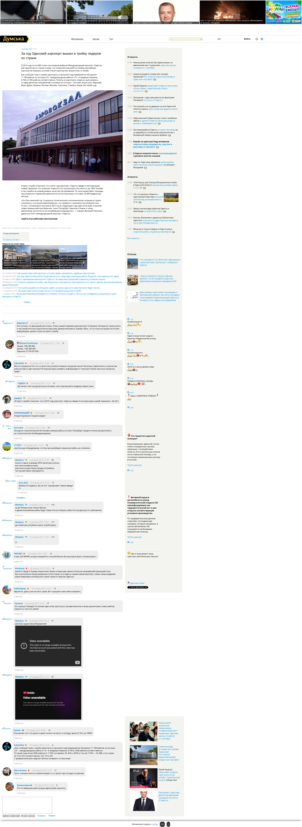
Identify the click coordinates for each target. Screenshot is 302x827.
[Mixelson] (7, 458)
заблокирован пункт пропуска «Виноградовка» (153, 163)
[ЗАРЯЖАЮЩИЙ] (6, 418)
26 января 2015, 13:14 (42, 770)
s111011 (17, 445)
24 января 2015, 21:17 (39, 676)
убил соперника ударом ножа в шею (155, 110)
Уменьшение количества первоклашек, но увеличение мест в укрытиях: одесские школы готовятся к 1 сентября (168, 730)
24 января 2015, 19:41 (41, 588)
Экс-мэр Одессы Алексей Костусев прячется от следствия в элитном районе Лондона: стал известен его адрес (68, 276)
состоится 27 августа (152, 100)
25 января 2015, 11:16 (39, 745)
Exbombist (19, 363)
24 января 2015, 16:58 (33, 445)
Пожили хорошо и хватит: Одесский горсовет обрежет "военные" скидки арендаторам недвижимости (16, 264)
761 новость (7, 240)
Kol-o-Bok (18, 427)
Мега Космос (20, 770)
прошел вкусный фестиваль (165, 185)
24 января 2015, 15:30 (40, 323)
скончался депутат (167, 153)
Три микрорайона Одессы (145, 129)
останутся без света (153, 211)
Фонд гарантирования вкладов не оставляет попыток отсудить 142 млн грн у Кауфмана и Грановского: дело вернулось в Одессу (59, 295)
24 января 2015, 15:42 (39, 363)
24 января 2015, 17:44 (39, 537)
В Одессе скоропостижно (145, 153)
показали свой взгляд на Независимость (148, 198)
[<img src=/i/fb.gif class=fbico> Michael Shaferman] (9, 348)
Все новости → (134, 238)
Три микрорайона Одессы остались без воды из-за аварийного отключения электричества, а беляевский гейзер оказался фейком (32, 21)
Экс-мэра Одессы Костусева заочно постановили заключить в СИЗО (49, 291)
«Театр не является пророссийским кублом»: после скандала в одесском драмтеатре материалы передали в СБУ (158, 279)
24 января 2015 (26, 49)
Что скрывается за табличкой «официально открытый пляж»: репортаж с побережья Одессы (160, 262)
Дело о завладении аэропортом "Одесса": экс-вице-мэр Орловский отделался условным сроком (60, 279)
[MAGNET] (6, 558)
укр (219, 38)
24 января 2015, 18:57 (37, 553)
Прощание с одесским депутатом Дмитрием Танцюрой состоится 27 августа (169, 796)
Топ (111, 39)
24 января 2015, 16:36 (35, 427)
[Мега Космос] (6, 775)
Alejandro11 (22, 323)
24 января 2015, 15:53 (37, 398)
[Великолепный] (9, 790)
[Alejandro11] (8, 323)
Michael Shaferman (28, 343)
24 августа (132, 177)
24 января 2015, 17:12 (40, 482)
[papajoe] (6, 403)
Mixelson (19, 460)
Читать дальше (134, 465)
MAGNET (18, 553)
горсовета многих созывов (146, 156)
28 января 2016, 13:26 (44, 785)
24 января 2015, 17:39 (39, 504)
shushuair (20, 568)
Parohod (19, 603)
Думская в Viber (137, 583)
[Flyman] (6, 728)
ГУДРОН (21, 383)
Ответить (20, 336)
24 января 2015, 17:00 (39, 460)
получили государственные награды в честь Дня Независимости (155, 221)
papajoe (18, 398)
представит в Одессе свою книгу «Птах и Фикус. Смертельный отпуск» (155, 87)
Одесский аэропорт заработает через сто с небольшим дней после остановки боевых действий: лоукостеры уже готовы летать (73, 263)
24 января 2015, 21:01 (34, 603)
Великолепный (24, 785)
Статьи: (132, 254)
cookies (154, 824)
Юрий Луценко (140, 85)
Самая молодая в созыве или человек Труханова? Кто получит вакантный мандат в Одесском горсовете (169, 753)
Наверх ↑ (28, 302)
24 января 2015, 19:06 (50, 343)
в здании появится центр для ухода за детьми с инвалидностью (154, 122)
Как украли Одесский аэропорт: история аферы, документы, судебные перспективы (56, 273)
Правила (41, 815)
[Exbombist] (6, 368)
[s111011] (6, 450)
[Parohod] (7, 603)
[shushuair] (7, 568)
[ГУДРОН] (10, 381)
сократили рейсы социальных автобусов (152, 231)
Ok (162, 824)
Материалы (77, 39)
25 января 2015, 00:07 (36, 730)
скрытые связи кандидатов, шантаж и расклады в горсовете (152, 145)
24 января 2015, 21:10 (39, 621)
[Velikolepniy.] (6, 593)
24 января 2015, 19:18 (40, 568)
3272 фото (15, 240)
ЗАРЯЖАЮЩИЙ (21, 413)
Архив (96, 39)
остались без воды (166, 129)
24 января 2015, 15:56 (45, 413)
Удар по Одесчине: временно (147, 162)
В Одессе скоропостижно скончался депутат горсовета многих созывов (163, 23)
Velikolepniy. (20, 588)
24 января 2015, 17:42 (39, 522)
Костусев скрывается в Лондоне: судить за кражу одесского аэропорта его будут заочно (59, 288)
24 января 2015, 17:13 (40, 383)
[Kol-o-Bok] (6, 428)
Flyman (17, 730)
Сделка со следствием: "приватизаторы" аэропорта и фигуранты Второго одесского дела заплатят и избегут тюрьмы (44, 264)
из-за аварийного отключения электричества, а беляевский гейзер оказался (155, 132)
